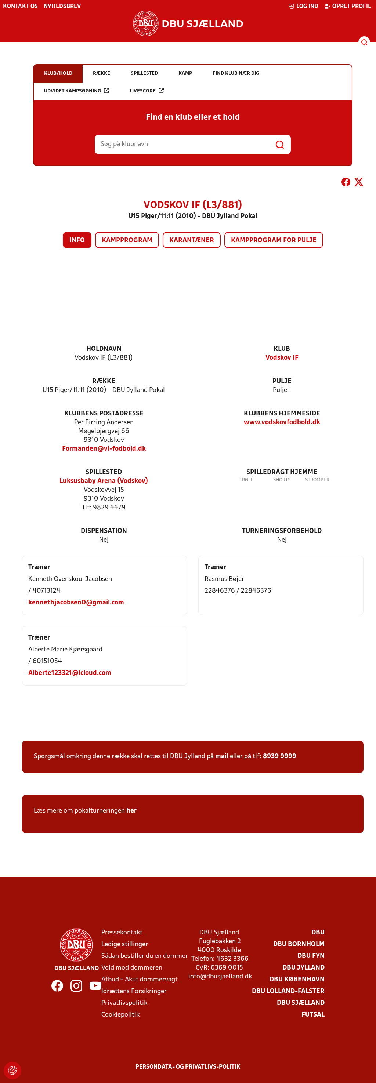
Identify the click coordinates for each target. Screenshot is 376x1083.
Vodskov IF (282, 358)
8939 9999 (279, 756)
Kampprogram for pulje (274, 240)
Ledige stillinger (124, 944)
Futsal (313, 1015)
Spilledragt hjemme (281, 472)
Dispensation (104, 531)
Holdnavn (104, 349)
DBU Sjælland (301, 1003)
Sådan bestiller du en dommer (144, 956)
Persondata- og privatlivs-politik (188, 1067)
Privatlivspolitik (124, 1003)
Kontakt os (20, 6)
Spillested (104, 472)
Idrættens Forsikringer (134, 991)
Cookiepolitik (120, 1015)
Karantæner (191, 240)
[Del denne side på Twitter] (359, 183)
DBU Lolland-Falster (288, 991)
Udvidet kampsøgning (72, 91)
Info (77, 240)
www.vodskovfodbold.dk (282, 422)
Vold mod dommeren (131, 968)
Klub (282, 349)
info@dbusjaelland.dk (220, 977)
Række (103, 381)
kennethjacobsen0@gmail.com (76, 603)
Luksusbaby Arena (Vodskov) (103, 481)
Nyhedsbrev (62, 6)
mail (221, 756)
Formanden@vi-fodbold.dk (104, 449)
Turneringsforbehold (282, 531)
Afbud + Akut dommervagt (139, 980)
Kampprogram (127, 240)
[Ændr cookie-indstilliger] (12, 1070)
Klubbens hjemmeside (282, 414)
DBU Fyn (311, 956)
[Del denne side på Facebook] (345, 183)
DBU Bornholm (299, 944)
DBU (318, 933)
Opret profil (351, 6)
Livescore (143, 91)
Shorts (281, 480)
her (131, 811)
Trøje (246, 480)
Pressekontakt (121, 933)
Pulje (282, 381)
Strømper (317, 480)
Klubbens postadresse (104, 414)
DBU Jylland (303, 968)
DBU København (297, 980)
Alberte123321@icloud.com (69, 673)
